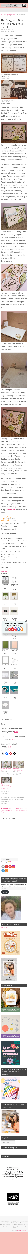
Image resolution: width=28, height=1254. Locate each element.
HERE (16, 731)
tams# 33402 (4, 571)
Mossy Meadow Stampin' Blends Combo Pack (14, 617)
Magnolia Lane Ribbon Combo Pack (14, 680)
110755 (14, 697)
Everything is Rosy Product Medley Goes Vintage (6, 810)
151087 (5, 586)
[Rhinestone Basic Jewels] (5, 678)
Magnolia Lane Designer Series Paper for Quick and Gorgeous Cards (6, 786)
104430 (5, 712)
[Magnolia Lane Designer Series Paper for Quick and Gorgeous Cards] (6, 780)
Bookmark (4, 803)
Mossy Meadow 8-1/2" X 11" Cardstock (5, 650)
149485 (14, 682)
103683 (5, 696)
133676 (5, 651)
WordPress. (24, 1230)
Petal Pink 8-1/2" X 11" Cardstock (14, 650)
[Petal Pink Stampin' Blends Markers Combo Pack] (5, 614)
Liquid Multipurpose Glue (14, 695)
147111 (5, 603)
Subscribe (5, 892)
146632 (14, 588)
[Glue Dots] (5, 693)
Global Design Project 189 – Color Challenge (21, 809)
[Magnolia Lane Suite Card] (6, 764)
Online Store (10, 509)
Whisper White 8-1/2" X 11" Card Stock (5, 665)
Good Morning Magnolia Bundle (5, 585)
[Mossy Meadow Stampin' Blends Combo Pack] (14, 614)
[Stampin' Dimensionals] (5, 708)
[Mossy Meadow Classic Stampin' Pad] (5, 599)
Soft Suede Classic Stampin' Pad (14, 601)
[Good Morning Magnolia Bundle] (5, 583)
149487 (14, 636)
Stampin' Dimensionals (5, 711)
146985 (14, 651)
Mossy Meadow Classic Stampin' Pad (5, 601)
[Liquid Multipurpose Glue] (14, 693)
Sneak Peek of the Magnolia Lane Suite (18, 769)
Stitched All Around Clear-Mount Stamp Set (14, 585)
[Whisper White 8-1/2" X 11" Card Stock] (5, 663)
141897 (14, 667)
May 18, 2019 (10, 29)
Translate (12, 862)
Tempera (19, 1230)
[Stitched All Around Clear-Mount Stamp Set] (14, 583)
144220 (5, 682)
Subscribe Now (4, 927)
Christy (3, 29)
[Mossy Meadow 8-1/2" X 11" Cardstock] (5, 648)
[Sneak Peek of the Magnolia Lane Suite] (18, 764)
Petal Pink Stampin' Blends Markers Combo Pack (5, 617)
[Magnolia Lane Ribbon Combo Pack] (14, 678)
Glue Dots (5, 695)
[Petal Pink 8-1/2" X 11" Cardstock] (14, 648)
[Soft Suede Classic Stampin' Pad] (14, 599)
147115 (14, 603)
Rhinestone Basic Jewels (5, 680)
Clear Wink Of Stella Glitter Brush (14, 665)
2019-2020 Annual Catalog (8, 797)
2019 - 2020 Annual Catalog (9, 14)
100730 (5, 667)
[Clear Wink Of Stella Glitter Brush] (14, 663)
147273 (5, 635)
